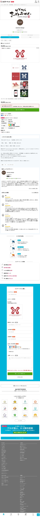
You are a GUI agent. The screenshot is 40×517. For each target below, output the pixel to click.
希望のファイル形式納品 (23, 458)
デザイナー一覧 (6, 4)
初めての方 (11, 515)
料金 (18, 515)
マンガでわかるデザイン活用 (4, 468)
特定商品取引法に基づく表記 (22, 481)
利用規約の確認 (20, 376)
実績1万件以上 (22, 457)
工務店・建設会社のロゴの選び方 (23, 511)
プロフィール (10, 35)
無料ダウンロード (4, 464)
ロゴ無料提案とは (22, 490)
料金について (3, 449)
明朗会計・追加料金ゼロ (23, 447)
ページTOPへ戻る (20, 438)
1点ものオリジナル (22, 450)
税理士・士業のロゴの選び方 (22, 502)
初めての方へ (3, 444)
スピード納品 (22, 455)
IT (5, 164)
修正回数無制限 (22, 452)
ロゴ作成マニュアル (4, 463)
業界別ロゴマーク (4, 458)
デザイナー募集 (22, 488)
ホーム (3, 515)
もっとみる (20, 420)
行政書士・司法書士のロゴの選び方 (23, 509)
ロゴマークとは (4, 478)
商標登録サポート (22, 460)
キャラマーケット (4, 471)
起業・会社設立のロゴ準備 (22, 495)
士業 (2, 164)
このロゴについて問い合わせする (21, 385)
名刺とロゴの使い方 (22, 497)
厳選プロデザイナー (23, 446)
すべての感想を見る (35, 192)
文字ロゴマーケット (4, 473)
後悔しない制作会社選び (5, 477)
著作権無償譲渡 (4, 450)
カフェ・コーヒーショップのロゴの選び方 (24, 507)
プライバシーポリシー (23, 483)
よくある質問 (3, 457)
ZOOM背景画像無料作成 (5, 470)
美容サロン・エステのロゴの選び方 (23, 504)
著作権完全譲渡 (22, 449)
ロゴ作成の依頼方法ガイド (22, 492)
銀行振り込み (11, 351)
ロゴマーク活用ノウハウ (5, 481)
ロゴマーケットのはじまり (22, 478)
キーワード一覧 (22, 485)
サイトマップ (22, 486)
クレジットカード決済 (12, 345)
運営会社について (22, 479)
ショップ (9, 37)
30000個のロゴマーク (23, 444)
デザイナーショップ (16, 4)
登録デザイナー (4, 455)
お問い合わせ (3, 460)
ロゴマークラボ (4, 475)
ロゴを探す (3, 446)
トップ (2, 4)
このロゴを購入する (20, 109)
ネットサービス (10, 164)
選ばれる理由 (3, 452)
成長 (10, 40)
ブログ (30, 37)
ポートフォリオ (30, 35)
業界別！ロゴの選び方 (5, 484)
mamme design (11, 4)
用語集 (2, 483)
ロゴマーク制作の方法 (5, 480)
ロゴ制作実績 (3, 461)
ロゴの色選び (3, 466)
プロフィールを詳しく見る (33, 188)
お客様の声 (26, 515)
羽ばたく (6, 40)
